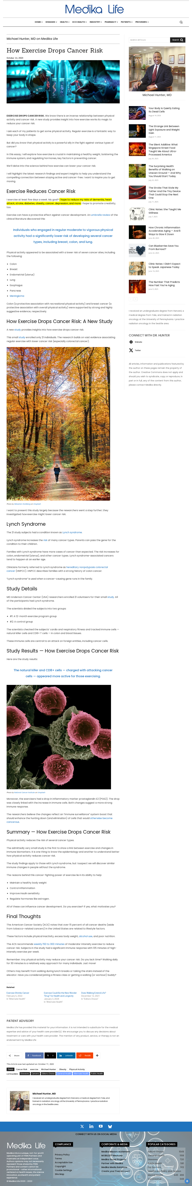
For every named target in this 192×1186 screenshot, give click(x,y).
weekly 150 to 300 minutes (49, 944)
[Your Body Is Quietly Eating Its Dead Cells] (137, 113)
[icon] (82, 1127)
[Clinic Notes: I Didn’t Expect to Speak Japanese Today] (137, 268)
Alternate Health (81, 1073)
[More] (97, 1055)
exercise (34, 1069)
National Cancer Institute (24, 792)
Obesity (62, 1069)
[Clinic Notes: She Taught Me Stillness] (137, 214)
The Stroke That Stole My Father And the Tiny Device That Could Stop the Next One (165, 193)
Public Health (97, 1073)
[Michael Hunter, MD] (19, 1101)
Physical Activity (77, 1069)
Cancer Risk (21, 1069)
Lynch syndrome (72, 532)
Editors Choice (48, 1073)
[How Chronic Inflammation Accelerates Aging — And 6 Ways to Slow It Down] (137, 232)
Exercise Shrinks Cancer (18, 993)
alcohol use (85, 936)
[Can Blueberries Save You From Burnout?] (137, 250)
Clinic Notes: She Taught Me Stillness (165, 211)
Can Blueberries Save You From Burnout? (163, 247)
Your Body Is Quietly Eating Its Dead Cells (164, 110)
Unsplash (37, 504)
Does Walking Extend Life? (93, 993)
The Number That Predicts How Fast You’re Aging (164, 283)
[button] (181, 22)
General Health (64, 1073)
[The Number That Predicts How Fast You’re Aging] (137, 286)
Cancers (35, 1073)
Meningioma (17, 296)
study (17, 329)
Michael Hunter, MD (44, 1093)
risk (45, 540)
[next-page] (135, 299)
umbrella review (100, 215)
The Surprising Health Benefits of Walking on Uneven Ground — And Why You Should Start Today (165, 171)
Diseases (25, 1073)
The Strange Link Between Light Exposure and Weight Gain (164, 130)
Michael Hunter (48, 1069)
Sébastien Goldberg (22, 504)
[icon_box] (135, 342)
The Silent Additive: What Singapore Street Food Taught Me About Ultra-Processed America (163, 149)
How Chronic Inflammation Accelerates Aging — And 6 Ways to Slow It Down (164, 231)
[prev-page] (131, 299)
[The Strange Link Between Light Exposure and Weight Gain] (137, 131)
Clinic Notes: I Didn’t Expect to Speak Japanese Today (164, 265)
